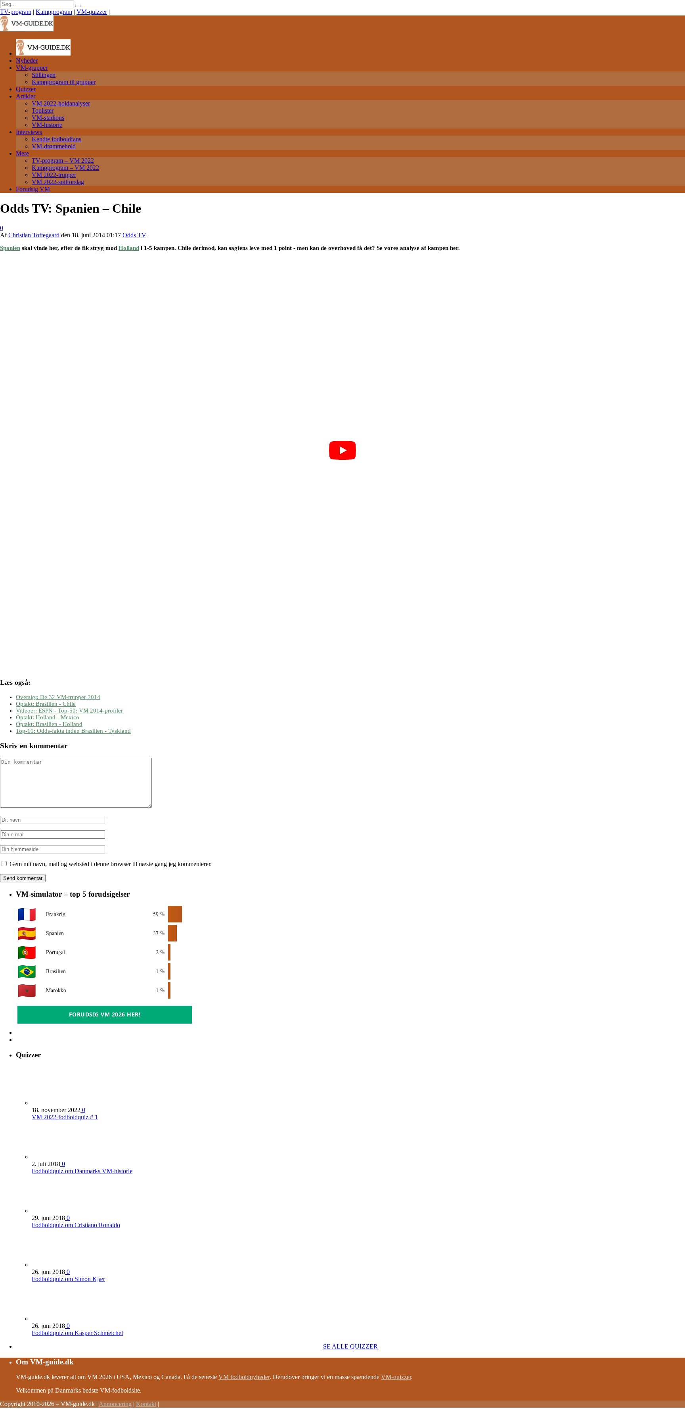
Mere (22, 153)
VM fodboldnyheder (244, 1377)
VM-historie (47, 124)
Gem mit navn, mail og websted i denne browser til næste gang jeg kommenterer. (111, 864)
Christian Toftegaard (33, 235)
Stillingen (43, 74)
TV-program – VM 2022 (63, 160)
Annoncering (115, 1404)
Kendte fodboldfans (56, 139)
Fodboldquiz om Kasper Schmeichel (77, 1332)
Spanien (10, 248)
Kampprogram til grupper (64, 82)
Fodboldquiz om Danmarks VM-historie (82, 1171)
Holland (129, 248)
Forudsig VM (33, 189)
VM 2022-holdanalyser (61, 103)
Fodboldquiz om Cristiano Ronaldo (76, 1225)
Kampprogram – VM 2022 (65, 167)
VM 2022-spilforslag (58, 182)
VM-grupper (32, 67)
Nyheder (27, 60)
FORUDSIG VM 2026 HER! (105, 1014)
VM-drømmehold (54, 146)
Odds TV (134, 235)
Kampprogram (54, 11)
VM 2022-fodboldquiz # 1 (65, 1117)
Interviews (29, 132)
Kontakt (146, 1404)
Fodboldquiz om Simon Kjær (68, 1279)
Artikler (25, 96)
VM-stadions (48, 117)
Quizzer (26, 89)
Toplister (43, 110)
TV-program (15, 11)
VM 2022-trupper (54, 174)
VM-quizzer (92, 11)
